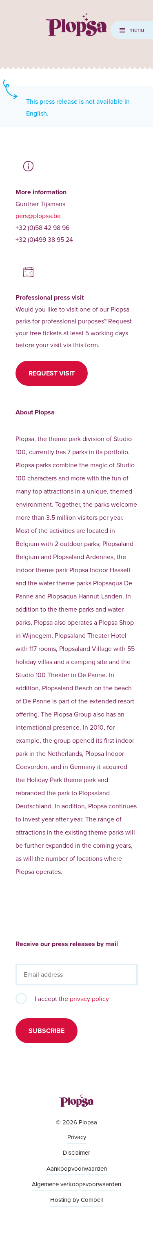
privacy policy (89, 998)
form (91, 344)
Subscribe (46, 1030)
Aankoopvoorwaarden (77, 1168)
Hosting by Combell (76, 1199)
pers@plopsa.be (38, 215)
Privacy (76, 1137)
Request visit (52, 373)
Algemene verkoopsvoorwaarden (76, 1184)
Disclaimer (76, 1152)
